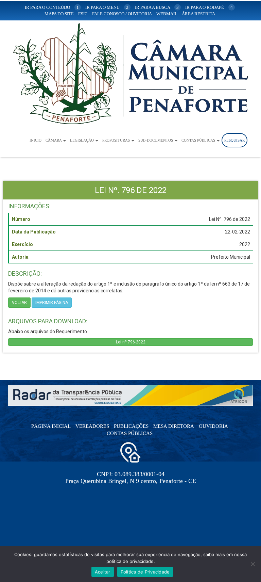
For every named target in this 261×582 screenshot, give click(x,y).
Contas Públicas (198, 140)
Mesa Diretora (173, 426)
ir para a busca (157, 7)
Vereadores (92, 426)
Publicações (131, 426)
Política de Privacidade (145, 572)
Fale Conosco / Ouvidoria (122, 13)
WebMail (166, 13)
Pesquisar (234, 140)
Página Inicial (51, 426)
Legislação (82, 140)
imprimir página (51, 302)
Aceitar (102, 572)
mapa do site (59, 13)
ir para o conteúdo (52, 7)
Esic (83, 13)
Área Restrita (198, 13)
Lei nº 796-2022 (130, 342)
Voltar (19, 302)
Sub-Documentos (156, 140)
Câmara (54, 140)
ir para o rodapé (209, 7)
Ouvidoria (213, 426)
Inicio (35, 140)
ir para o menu (106, 7)
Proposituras (116, 140)
